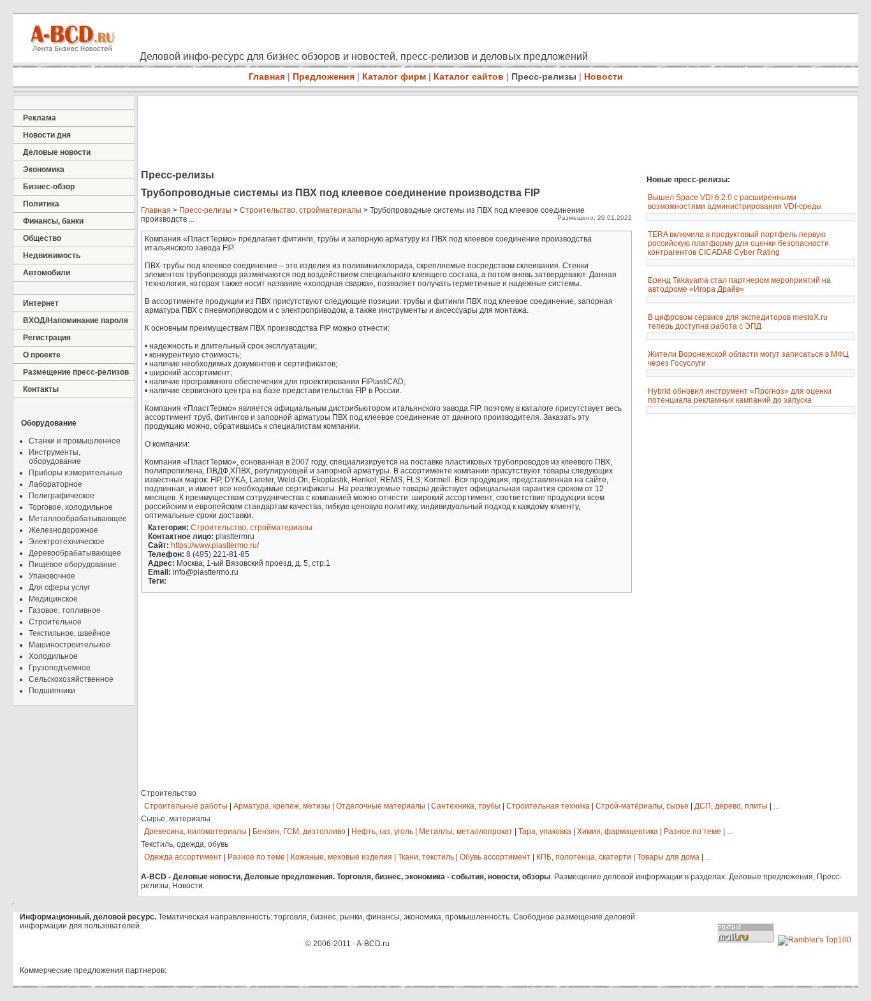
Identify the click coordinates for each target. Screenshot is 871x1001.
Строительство (168, 793)
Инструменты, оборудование (55, 457)
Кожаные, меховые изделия (341, 857)
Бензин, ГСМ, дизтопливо (299, 831)
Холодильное (53, 656)
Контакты (41, 389)
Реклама (39, 117)
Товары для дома (668, 857)
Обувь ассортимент (495, 857)
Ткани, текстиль (426, 857)
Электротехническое (67, 541)
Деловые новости (57, 152)
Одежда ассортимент (183, 857)
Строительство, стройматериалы (301, 210)
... (776, 806)
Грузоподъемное (60, 667)
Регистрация (47, 337)
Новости (603, 76)
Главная (267, 76)
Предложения (324, 76)
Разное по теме (692, 831)
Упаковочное (52, 576)
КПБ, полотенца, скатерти (583, 857)
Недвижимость (51, 255)
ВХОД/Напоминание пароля (75, 320)
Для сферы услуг (59, 587)
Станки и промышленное (75, 440)
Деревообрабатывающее (75, 553)
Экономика (43, 169)
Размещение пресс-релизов (76, 372)
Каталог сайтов (469, 76)
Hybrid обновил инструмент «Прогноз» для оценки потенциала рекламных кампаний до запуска (739, 396)
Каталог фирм (394, 76)
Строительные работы (186, 806)
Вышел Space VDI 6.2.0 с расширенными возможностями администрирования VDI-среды (735, 202)
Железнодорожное (63, 530)
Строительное (55, 621)
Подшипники (52, 690)
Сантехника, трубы (466, 806)
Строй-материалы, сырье (642, 806)
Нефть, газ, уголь (382, 831)
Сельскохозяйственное (71, 679)
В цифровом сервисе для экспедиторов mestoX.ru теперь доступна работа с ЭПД (738, 322)
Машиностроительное (69, 644)
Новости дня (47, 135)
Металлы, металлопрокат (466, 831)
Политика (41, 203)
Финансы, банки (53, 221)
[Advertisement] (370, 133)
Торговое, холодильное (71, 507)
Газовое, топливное (65, 610)
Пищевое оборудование (73, 564)
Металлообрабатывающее (78, 518)
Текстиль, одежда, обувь (184, 844)
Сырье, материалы (175, 818)
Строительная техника (548, 806)
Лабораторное (55, 484)
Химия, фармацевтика (617, 831)
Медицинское (53, 598)
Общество (42, 238)
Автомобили (46, 272)
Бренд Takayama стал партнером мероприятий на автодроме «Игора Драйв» (739, 285)
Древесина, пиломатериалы (195, 831)
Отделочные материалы (380, 806)
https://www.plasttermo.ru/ (215, 545)
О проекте (42, 354)
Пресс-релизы (543, 76)
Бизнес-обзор (49, 186)
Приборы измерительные (75, 472)
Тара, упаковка (544, 831)
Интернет (41, 303)
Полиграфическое (61, 495)
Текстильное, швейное (69, 633)
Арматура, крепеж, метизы (281, 806)
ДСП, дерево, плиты (731, 806)
